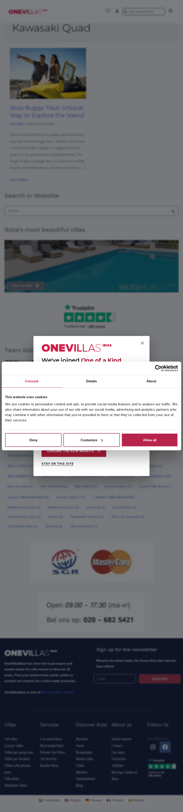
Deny (33, 440)
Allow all (149, 440)
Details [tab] (91, 381)
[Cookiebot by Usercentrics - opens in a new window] (158, 368)
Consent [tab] (31, 381)
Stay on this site (58, 463)
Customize (89, 440)
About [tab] (151, 381)
